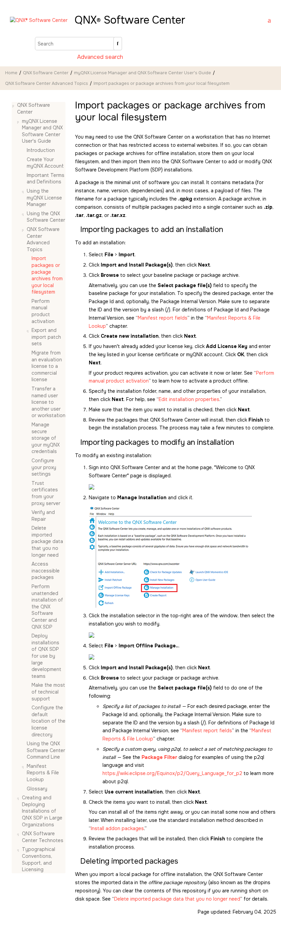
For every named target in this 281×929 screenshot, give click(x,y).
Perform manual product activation (43, 311)
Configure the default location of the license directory (48, 721)
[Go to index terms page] (266, 21)
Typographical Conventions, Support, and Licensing (38, 859)
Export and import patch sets (46, 337)
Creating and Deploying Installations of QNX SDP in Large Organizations (42, 811)
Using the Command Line (46, 750)
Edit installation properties (189, 399)
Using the (46, 216)
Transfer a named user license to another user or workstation (48, 402)
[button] (14, 105)
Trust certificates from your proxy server (46, 493)
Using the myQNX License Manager (44, 197)
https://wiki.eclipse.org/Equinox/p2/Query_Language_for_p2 (172, 773)
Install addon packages (117, 828)
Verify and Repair (43, 515)
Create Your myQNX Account (45, 162)
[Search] (117, 43)
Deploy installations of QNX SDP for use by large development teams (46, 656)
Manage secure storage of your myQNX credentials (46, 438)
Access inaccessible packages (46, 570)
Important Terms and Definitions (45, 178)
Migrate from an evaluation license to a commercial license (47, 366)
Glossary (37, 789)
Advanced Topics (46, 83)
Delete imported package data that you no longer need (47, 541)
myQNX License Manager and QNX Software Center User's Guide (142, 73)
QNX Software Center (46, 73)
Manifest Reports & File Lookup (43, 773)
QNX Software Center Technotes (42, 836)
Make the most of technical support (48, 691)
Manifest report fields (162, 318)
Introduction (41, 150)
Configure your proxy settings (44, 467)
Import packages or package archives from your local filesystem (162, 83)
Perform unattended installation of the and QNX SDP (47, 606)
